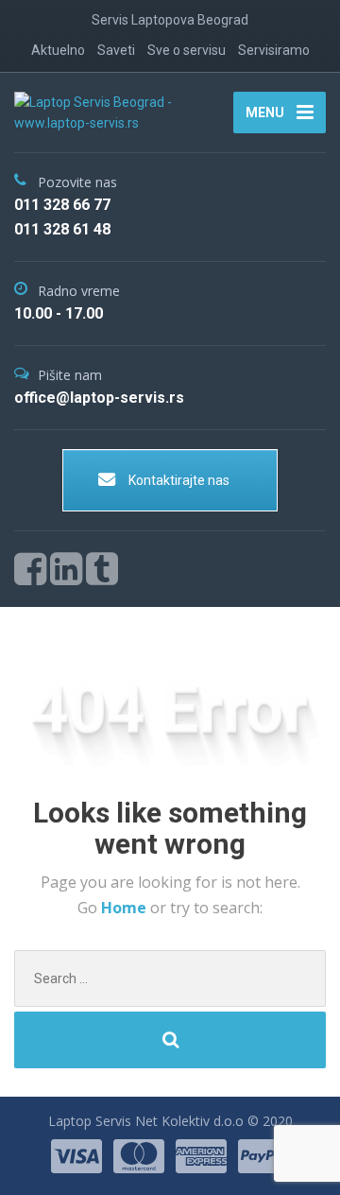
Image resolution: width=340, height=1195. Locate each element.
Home (125, 907)
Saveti (116, 50)
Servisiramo (274, 50)
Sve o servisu (186, 50)
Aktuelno (58, 50)
